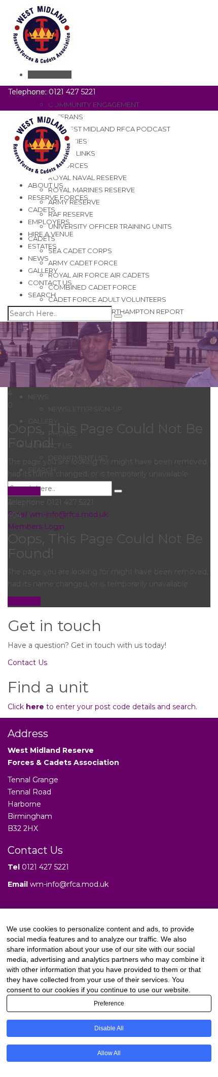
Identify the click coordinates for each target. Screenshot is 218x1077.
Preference (109, 1003)
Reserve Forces (58, 197)
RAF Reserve (70, 214)
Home (19, 381)
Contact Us (50, 283)
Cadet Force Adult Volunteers (107, 299)
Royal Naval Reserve (87, 177)
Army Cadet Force (83, 263)
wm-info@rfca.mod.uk (69, 884)
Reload (27, 491)
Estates (42, 246)
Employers (49, 222)
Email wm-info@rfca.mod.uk (58, 514)
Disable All (109, 1028)
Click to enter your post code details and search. (102, 706)
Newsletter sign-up (85, 409)
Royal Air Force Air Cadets (99, 275)
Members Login (36, 526)
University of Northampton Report (116, 311)
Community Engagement (93, 104)
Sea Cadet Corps (80, 251)
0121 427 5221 (45, 867)
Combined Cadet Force (92, 287)
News (38, 397)
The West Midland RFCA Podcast (109, 129)
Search (42, 295)
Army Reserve (74, 202)
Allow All (109, 1053)
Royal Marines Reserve (91, 190)
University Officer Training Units (110, 226)
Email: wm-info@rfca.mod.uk (149, 91)
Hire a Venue (51, 234)
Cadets (41, 209)
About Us (45, 185)
